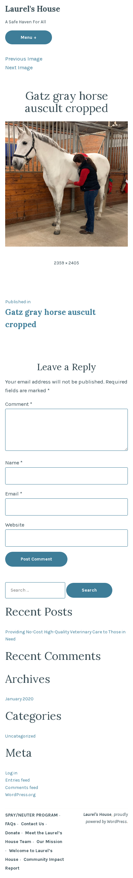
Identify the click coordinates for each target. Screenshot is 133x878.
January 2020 (19, 698)
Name (14, 463)
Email (13, 494)
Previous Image (23, 59)
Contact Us (32, 823)
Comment (18, 404)
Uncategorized (20, 736)
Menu (36, 37)
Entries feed (17, 780)
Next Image (19, 67)
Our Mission (49, 841)
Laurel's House (32, 9)
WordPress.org (20, 794)
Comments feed (21, 787)
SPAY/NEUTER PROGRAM (31, 814)
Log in (11, 772)
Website (14, 525)
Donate (12, 832)
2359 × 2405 (66, 262)
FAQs (10, 823)
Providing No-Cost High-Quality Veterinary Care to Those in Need (65, 635)
